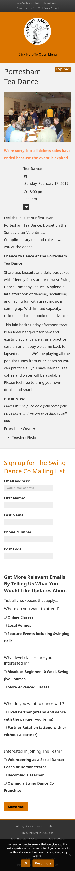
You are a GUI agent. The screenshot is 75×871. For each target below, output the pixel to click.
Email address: (17, 481)
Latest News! (51, 3)
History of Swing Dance (29, 826)
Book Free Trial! (25, 8)
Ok (26, 863)
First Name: (14, 498)
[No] (70, 855)
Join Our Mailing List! (28, 3)
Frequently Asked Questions (37, 833)
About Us (54, 826)
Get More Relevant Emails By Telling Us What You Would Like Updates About (35, 584)
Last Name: (14, 515)
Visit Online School (48, 8)
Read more (43, 863)
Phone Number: (18, 532)
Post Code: (13, 549)
